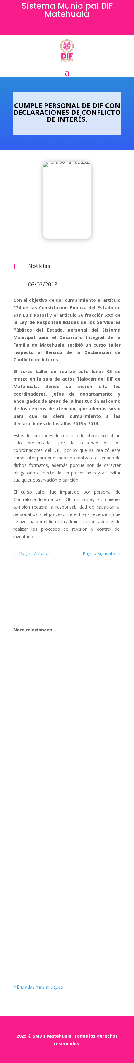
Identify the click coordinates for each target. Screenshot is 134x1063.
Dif (31, 738)
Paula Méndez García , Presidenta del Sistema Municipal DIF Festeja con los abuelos (63, 917)
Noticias (39, 266)
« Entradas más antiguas (38, 987)
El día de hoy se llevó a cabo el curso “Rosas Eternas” (61, 822)
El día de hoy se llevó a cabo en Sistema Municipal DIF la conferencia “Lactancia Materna (65, 726)
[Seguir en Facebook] (67, 29)
